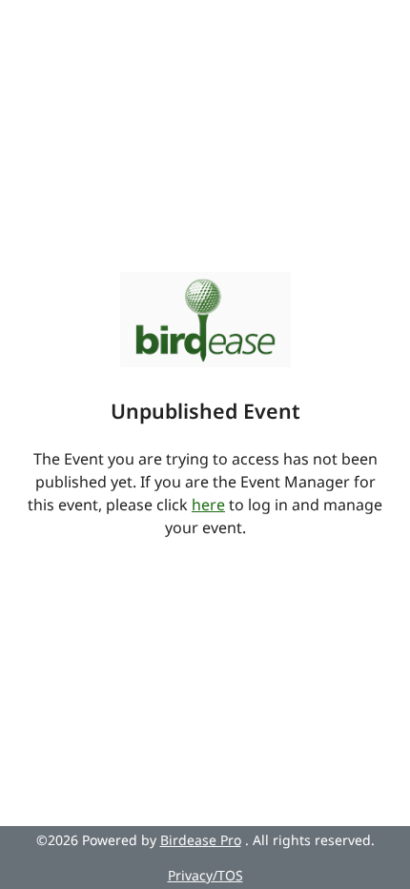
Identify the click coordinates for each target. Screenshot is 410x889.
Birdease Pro (200, 840)
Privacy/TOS (205, 875)
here (208, 504)
